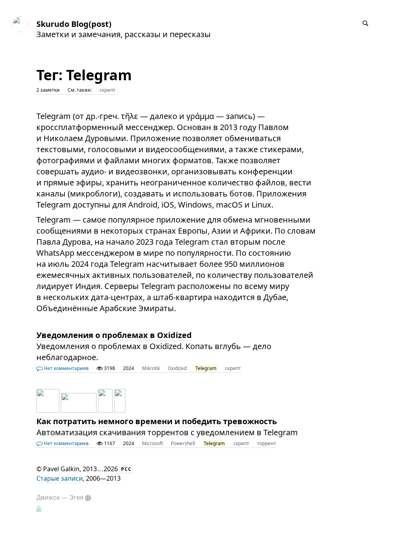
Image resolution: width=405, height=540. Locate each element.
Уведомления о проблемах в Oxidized (114, 335)
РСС (126, 469)
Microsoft (152, 443)
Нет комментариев (66, 368)
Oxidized (177, 368)
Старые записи (59, 478)
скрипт (107, 90)
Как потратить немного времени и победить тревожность (156, 421)
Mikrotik (151, 368)
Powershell (183, 443)
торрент (266, 443)
